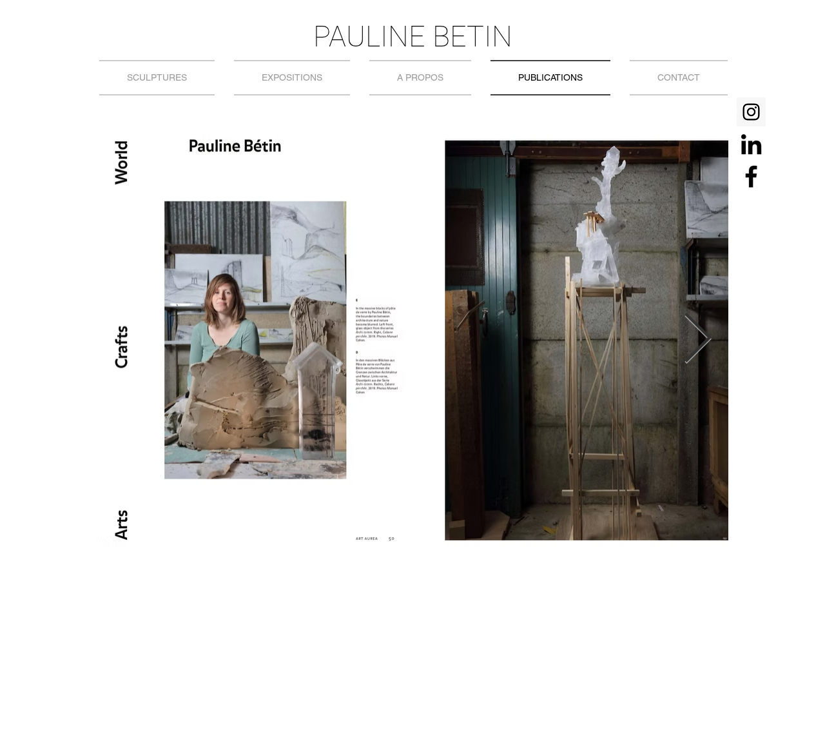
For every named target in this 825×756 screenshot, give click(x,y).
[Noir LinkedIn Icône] (751, 144)
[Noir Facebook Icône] (751, 176)
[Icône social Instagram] (751, 111)
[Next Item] (697, 339)
